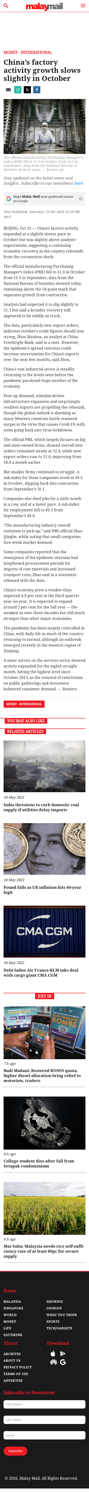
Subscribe (15, 1451)
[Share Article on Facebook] (36, 92)
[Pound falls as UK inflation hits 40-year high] (44, 849)
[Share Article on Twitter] (27, 92)
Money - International (28, 52)
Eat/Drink (13, 1335)
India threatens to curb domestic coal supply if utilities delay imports (41, 807)
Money (10, 1321)
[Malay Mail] (44, 9)
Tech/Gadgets (59, 1328)
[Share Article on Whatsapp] (17, 92)
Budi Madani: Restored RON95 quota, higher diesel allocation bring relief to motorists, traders (42, 1075)
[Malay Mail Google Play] (63, 1357)
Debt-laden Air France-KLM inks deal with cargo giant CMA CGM (41, 973)
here (78, 183)
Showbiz (55, 1301)
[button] (81, 199)
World (10, 1315)
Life (7, 1328)
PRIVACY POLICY (18, 1367)
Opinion (54, 1308)
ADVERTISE (13, 1380)
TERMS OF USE (16, 1374)
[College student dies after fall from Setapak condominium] (44, 1123)
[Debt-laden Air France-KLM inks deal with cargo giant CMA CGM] (44, 931)
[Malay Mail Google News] (63, 1365)
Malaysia (12, 1301)
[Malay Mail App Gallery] (53, 1365)
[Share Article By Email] (8, 92)
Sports (53, 1321)
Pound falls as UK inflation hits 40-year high (42, 890)
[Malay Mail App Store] (53, 1357)
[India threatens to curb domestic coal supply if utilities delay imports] (44, 766)
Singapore (13, 1308)
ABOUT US (12, 1360)
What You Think (62, 1315)
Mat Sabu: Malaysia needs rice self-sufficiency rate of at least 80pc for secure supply (44, 1251)
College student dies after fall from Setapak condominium (39, 1163)
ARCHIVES (12, 1354)
